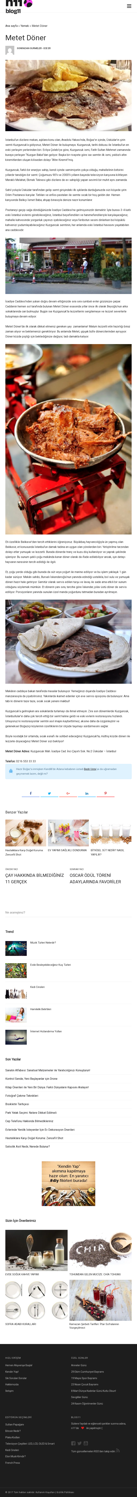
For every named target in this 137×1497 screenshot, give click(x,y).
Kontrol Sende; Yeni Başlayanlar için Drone (31, 1078)
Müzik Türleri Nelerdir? (43, 942)
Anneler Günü (79, 1365)
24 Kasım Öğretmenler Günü (87, 1403)
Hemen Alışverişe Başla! (18, 1365)
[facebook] (74, 1444)
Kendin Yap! (12, 1371)
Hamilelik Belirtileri (40, 1009)
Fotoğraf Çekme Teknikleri (21, 1095)
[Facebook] (31, 793)
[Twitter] (49, 793)
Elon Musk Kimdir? (15, 1456)
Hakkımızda (12, 1384)
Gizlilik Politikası (65, 1492)
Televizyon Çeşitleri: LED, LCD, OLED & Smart (30, 1443)
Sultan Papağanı (14, 1424)
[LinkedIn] (87, 793)
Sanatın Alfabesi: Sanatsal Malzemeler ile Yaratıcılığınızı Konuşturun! (48, 1070)
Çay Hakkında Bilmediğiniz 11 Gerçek (34, 878)
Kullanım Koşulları (45, 1492)
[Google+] (68, 793)
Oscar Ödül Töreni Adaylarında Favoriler (95, 878)
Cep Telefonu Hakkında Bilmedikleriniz (29, 1121)
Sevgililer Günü (79, 1397)
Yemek (25, 26)
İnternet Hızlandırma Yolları (46, 1031)
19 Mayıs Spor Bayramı (84, 1378)
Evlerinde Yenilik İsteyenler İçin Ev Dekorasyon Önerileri (40, 1129)
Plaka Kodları (12, 1437)
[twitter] (80, 1444)
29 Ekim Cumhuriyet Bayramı (87, 1371)
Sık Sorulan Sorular (16, 1378)
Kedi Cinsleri (37, 987)
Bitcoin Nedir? (13, 1431)
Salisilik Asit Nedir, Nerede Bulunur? (27, 1146)
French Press (12, 1462)
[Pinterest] (106, 793)
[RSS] (118, 1451)
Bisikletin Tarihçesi (17, 1104)
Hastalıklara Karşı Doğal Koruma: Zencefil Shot (34, 1138)
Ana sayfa (11, 26)
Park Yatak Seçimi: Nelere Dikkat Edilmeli (31, 1112)
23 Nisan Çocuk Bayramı (84, 1384)
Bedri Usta (90, 769)
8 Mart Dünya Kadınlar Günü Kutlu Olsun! (93, 1390)
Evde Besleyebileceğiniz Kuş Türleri (50, 964)
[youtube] (87, 1444)
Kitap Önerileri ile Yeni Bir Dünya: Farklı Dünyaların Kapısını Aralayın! (47, 1087)
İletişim (9, 1390)
